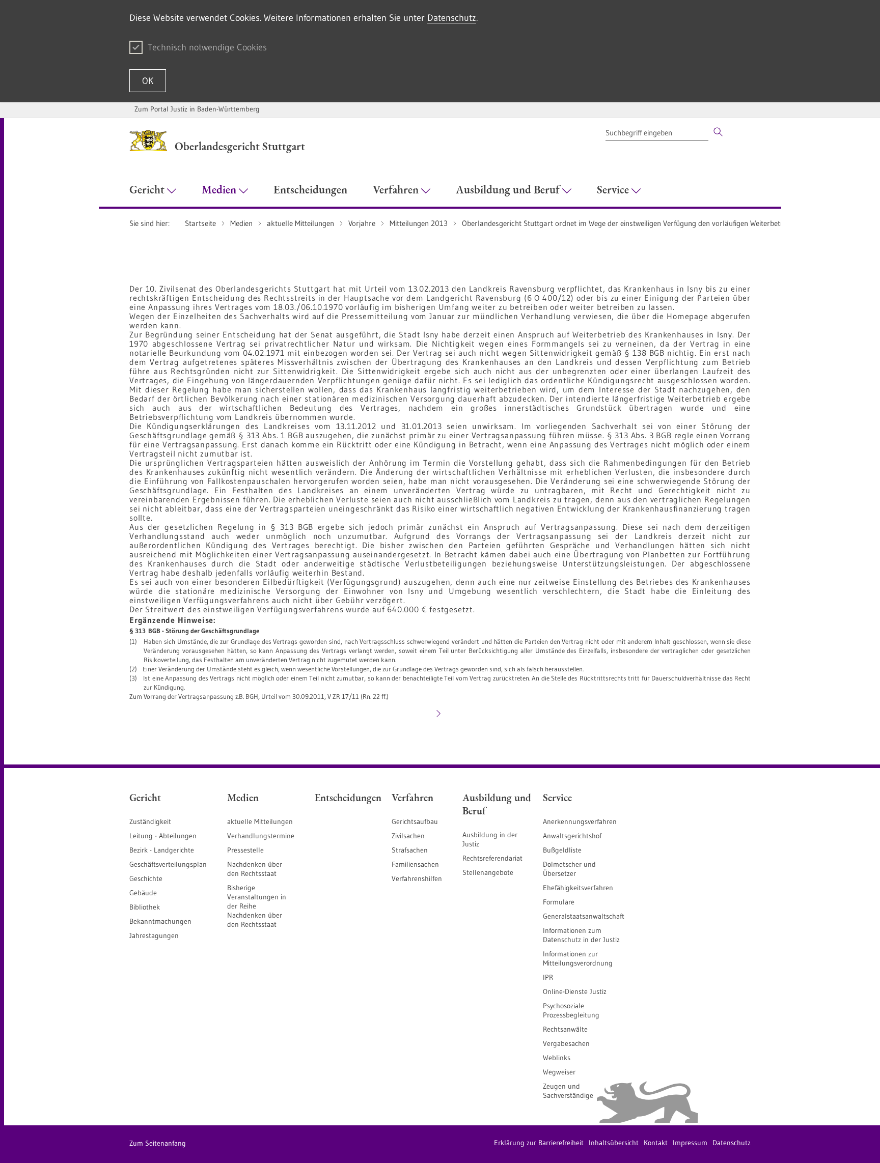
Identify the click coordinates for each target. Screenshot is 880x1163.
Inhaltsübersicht (614, 1142)
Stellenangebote (487, 872)
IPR (548, 977)
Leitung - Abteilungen (163, 835)
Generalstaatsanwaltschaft (583, 916)
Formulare (558, 901)
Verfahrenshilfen (417, 878)
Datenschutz (451, 17)
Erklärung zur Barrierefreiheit (539, 1142)
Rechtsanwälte (565, 1029)
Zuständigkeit (150, 821)
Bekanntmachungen (160, 921)
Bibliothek (144, 907)
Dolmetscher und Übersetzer (569, 869)
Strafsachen (410, 850)
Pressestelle (245, 850)
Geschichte (145, 878)
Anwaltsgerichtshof (572, 835)
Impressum (690, 1142)
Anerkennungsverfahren (580, 821)
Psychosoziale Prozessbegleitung (571, 1010)
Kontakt (656, 1142)
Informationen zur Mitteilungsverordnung (578, 958)
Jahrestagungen (154, 935)
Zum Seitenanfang (157, 1143)
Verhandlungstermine (260, 835)
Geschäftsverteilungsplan (168, 864)
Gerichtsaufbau (415, 821)
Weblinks (556, 1057)
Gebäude (143, 892)
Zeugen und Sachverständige (568, 1091)
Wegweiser (559, 1071)
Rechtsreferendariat (492, 858)
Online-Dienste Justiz (575, 991)
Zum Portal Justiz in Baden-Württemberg (197, 109)
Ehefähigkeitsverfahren (578, 887)
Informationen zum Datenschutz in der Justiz (581, 935)
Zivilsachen (408, 835)
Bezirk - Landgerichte (161, 850)
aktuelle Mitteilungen (260, 821)
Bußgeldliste (562, 850)
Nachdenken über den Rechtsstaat (254, 869)
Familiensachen (415, 864)
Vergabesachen (566, 1043)
